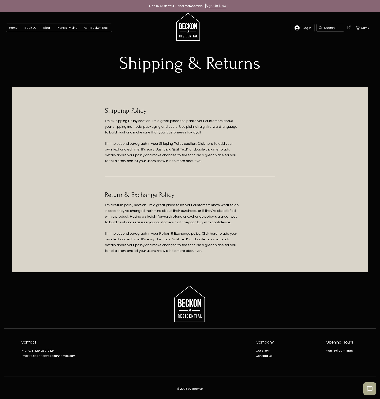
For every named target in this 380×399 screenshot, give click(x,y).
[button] (363, 28)
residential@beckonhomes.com (52, 355)
